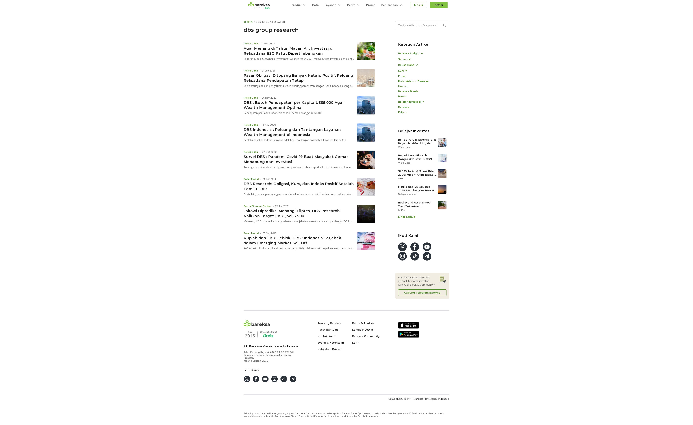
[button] (257, 326)
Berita (249, 21)
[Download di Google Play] (408, 337)
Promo (370, 5)
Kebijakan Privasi (329, 349)
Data (315, 5)
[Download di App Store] (408, 328)
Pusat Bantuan (328, 329)
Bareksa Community (366, 336)
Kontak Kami (326, 336)
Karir (355, 342)
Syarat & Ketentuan (331, 342)
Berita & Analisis (363, 323)
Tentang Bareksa (329, 323)
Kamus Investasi (363, 329)
